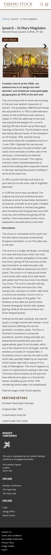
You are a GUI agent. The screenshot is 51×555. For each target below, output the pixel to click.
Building (5, 19)
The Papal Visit (9, 489)
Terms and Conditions (11, 535)
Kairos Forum (9, 515)
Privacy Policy (7, 542)
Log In (4, 549)
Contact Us (6, 532)
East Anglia (10, 39)
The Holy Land (9, 493)
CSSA (5, 507)
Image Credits (7, 546)
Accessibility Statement (12, 539)
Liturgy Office (9, 511)
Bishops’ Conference (12, 485)
